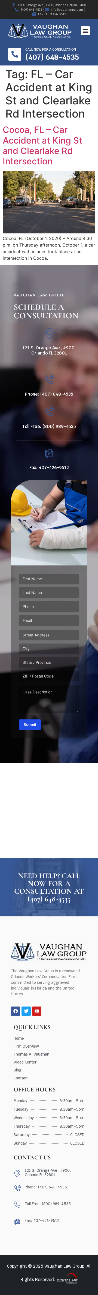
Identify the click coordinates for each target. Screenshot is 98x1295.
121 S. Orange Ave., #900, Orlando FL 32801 (49, 350)
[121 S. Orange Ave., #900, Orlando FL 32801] (49, 333)
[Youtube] (36, 1011)
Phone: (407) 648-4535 (49, 394)
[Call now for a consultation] (14, 54)
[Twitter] (26, 1011)
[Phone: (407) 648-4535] (49, 380)
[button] (85, 30)
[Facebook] (15, 1011)
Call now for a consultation (50, 49)
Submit (30, 724)
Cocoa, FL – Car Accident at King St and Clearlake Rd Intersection (42, 145)
